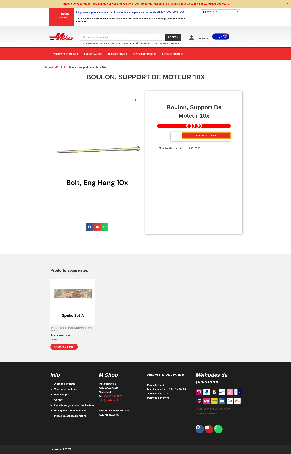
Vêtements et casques (65, 54)
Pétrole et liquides (172, 54)
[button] (137, 100)
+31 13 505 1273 (113, 396)
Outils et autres (93, 54)
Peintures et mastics (144, 54)
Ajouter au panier (206, 135)
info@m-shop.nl (108, 400)
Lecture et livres (117, 54)
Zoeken (173, 37)
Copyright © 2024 (60, 449)
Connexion (202, 38)
